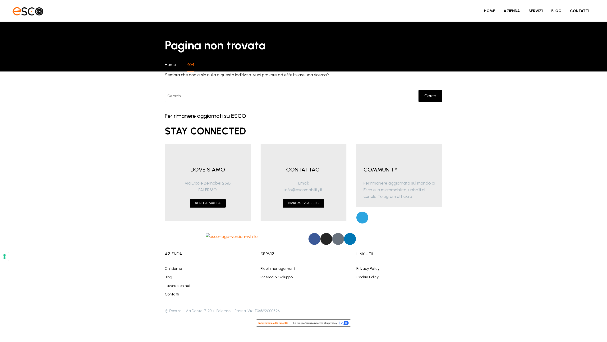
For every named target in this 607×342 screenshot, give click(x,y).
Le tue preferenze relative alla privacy (315, 323)
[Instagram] (326, 239)
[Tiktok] (338, 239)
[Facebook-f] (314, 239)
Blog (556, 11)
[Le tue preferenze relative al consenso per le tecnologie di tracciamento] (4, 256)
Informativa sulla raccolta (273, 323)
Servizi (536, 11)
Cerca (430, 96)
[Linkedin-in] (350, 239)
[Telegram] (362, 217)
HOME (489, 11)
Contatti (579, 11)
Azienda (512, 11)
